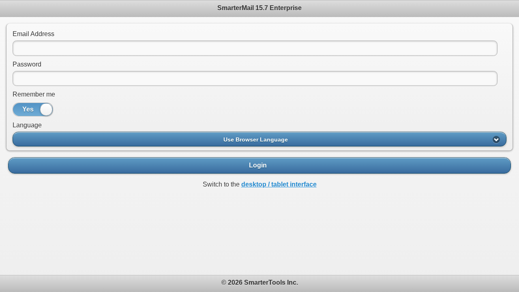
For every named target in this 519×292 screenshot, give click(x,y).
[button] (259, 139)
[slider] (46, 109)
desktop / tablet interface (279, 184)
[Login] (259, 165)
